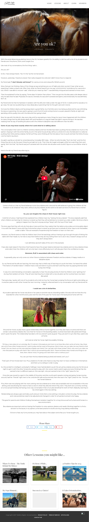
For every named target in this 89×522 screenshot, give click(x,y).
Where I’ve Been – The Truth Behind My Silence (14, 464)
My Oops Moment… (10, 490)
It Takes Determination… (72, 490)
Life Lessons (38, 49)
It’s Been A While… (40, 463)
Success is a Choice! (40, 490)
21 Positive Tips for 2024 (71, 463)
